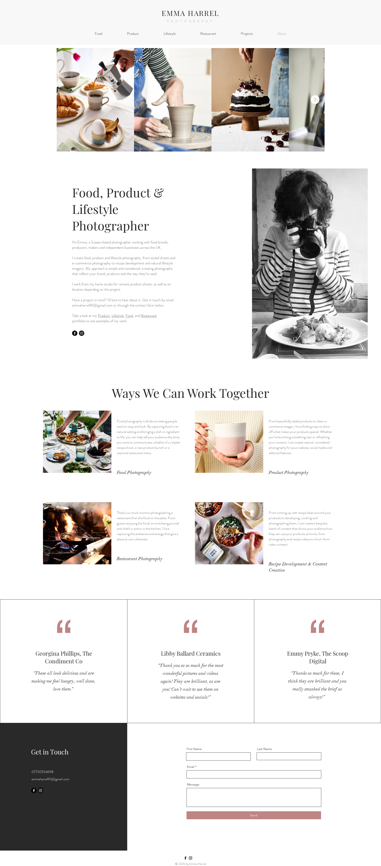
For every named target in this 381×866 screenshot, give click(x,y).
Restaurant (149, 315)
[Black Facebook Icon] (185, 858)
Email (190, 766)
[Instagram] (81, 333)
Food (129, 315)
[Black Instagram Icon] (190, 858)
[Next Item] (315, 99)
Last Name (264, 748)
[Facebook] (74, 333)
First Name (194, 748)
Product (104, 315)
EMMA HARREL (190, 13)
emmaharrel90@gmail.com (92, 305)
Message (193, 784)
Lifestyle (118, 315)
